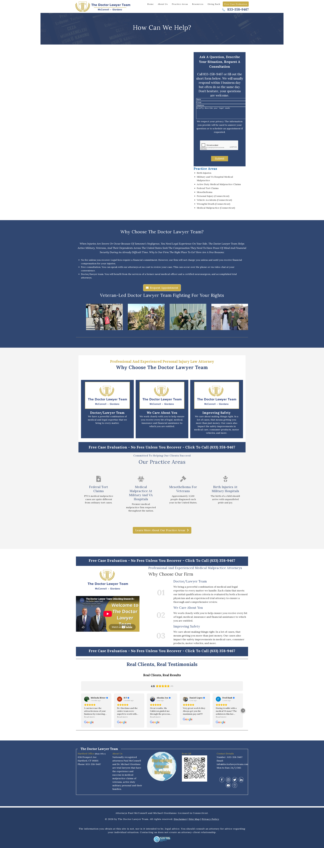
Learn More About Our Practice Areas (160, 530)
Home (150, 4)
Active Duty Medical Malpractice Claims (219, 184)
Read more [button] (89, 717)
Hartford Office (86, 753)
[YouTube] (228, 785)
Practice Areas (180, 4)
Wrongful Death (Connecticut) (213, 203)
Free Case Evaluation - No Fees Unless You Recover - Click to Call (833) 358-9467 (162, 447)
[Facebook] (221, 779)
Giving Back (214, 4)
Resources (197, 4)
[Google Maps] (234, 785)
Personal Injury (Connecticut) (213, 196)
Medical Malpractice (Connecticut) (216, 207)
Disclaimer (180, 819)
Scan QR (186, 753)
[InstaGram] (228, 779)
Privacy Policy (210, 819)
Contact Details (225, 753)
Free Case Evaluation (235, 4)
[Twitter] (234, 779)
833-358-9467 (237, 9)
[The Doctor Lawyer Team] (103, 6)
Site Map (194, 819)
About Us (163, 4)
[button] (81, 710)
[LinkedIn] (241, 779)
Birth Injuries (204, 172)
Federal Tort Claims (208, 188)
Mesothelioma (204, 192)
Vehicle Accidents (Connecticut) (214, 199)
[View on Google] (86, 699)
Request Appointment (164, 287)
